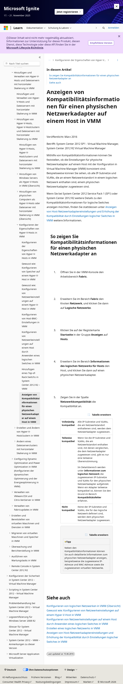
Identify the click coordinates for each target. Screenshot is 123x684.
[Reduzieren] (40, 57)
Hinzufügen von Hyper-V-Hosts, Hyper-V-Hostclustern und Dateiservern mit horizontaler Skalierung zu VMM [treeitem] (29, 156)
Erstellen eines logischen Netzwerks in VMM (73, 628)
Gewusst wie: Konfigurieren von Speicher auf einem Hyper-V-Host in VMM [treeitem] (31, 271)
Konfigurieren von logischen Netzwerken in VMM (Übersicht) (83, 606)
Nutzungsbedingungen (48, 681)
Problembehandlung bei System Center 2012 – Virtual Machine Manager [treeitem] (24, 607)
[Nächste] (96, 28)
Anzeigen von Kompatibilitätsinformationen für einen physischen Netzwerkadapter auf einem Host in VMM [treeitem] (31, 408)
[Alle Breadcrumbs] (49, 60)
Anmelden (113, 27)
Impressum (71, 681)
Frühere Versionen (41, 677)
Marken (87, 681)
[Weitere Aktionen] (117, 60)
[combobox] (22, 63)
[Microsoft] (6, 28)
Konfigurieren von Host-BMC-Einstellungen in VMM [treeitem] (30, 320)
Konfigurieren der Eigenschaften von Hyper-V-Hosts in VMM (81, 60)
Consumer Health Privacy (16, 681)
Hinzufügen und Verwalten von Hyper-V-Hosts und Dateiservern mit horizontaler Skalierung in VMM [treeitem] (28, 103)
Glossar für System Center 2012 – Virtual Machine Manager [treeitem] (20, 630)
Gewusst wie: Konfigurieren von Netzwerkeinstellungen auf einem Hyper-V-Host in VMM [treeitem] (31, 297)
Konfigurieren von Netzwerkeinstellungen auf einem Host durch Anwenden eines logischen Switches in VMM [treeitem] (31, 348)
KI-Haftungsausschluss (15, 677)
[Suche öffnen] (103, 28)
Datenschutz (87, 677)
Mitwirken (71, 677)
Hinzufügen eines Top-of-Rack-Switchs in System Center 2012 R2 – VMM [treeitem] (31, 379)
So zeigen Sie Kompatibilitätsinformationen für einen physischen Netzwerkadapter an (84, 77)
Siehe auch (55, 82)
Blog (57, 677)
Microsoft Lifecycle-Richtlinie (24, 47)
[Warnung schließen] (116, 6)
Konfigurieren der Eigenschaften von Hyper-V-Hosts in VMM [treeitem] (29, 250)
